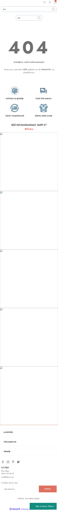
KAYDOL (48, 489)
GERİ (25, 69)
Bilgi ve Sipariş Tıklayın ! (45, 506)
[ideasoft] (14, 509)
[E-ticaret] (29, 509)
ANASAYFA (46, 69)
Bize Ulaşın (5, 471)
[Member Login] (50, 2)
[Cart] (55, 2)
